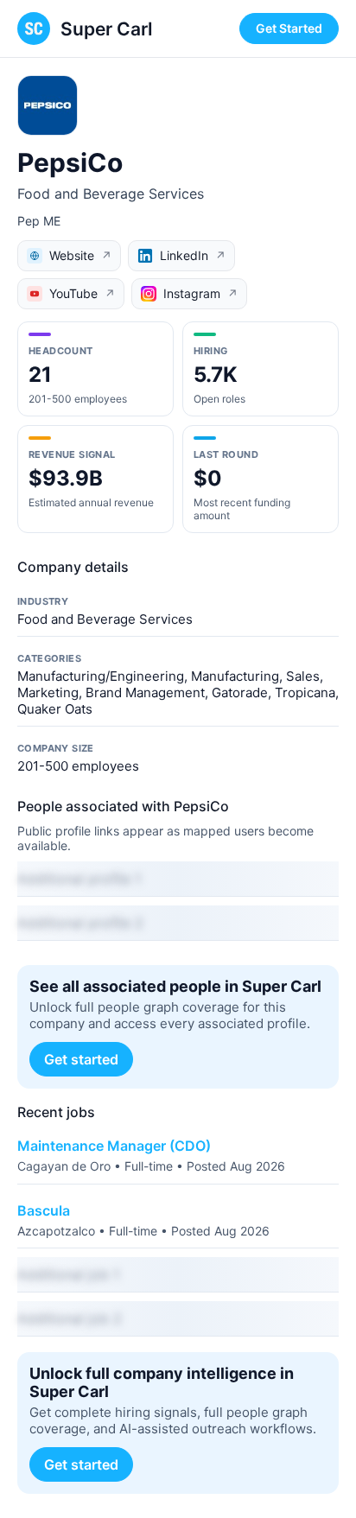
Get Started (289, 28)
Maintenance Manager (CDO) (114, 1145)
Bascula (43, 1210)
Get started (81, 1059)
